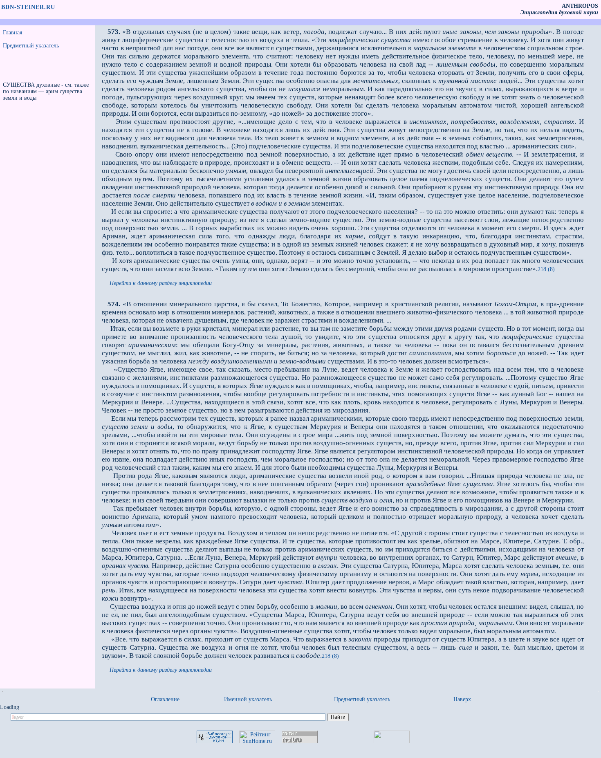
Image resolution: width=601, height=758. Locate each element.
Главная (12, 32)
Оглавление (165, 699)
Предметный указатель (31, 46)
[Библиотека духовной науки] (215, 741)
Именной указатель (248, 699)
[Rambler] (392, 741)
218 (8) (546, 269)
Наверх (462, 699)
